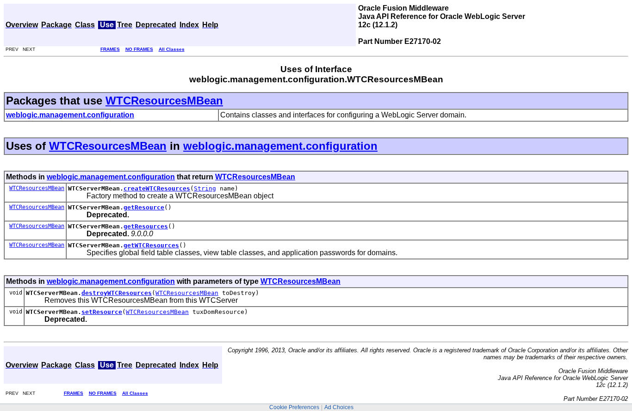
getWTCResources (151, 245)
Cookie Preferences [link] (294, 407)
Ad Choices (338, 407)
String (205, 188)
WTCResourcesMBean (164, 100)
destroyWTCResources (116, 292)
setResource (101, 311)
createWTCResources (157, 188)
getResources (146, 226)
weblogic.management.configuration (280, 146)
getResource (144, 207)
